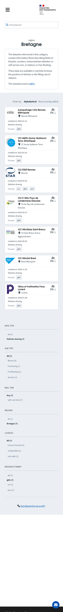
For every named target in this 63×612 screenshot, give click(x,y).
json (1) (11, 490)
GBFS (32, 83)
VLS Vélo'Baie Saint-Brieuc (31, 230)
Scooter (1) (12, 377)
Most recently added (48, 101)
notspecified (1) (14, 450)
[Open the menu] (20, 9)
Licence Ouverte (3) (16, 445)
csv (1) (10, 484)
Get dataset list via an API (33, 505)
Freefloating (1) (14, 371)
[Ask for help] (55, 604)
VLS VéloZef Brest (27, 258)
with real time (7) (15, 400)
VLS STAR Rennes (26, 170)
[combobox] (31, 25)
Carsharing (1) (14, 366)
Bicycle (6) (12, 360)
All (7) (10, 334)
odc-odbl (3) (13, 456)
